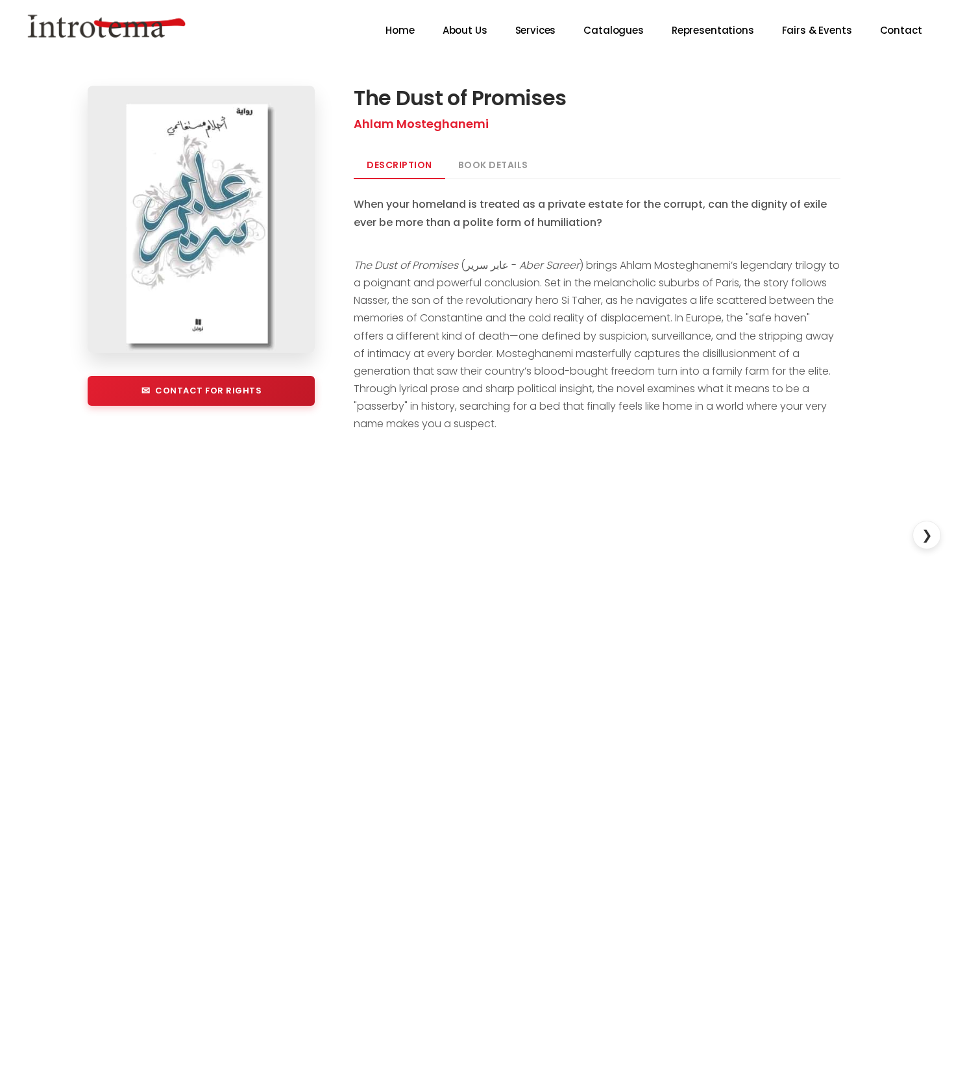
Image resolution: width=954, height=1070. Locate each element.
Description (399, 164)
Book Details (493, 164)
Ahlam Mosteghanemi (421, 124)
